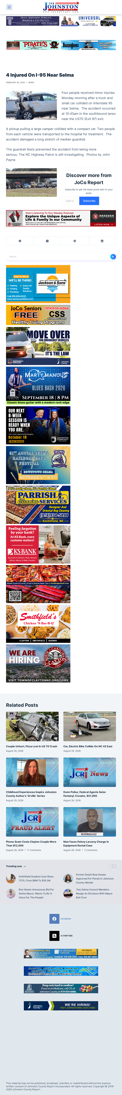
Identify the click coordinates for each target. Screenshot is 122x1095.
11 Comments (34, 850)
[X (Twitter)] (47, 241)
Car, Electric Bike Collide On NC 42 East (87, 746)
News (31, 82)
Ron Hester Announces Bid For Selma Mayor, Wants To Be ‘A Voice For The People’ (36, 893)
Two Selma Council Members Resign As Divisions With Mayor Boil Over (94, 893)
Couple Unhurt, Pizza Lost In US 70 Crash (31, 746)
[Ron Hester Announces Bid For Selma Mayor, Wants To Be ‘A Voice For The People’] (11, 893)
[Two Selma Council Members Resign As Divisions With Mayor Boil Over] (68, 893)
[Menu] (9, 7)
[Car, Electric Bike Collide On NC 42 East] (89, 726)
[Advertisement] (61, 1042)
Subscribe (89, 200)
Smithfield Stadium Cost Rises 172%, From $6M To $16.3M (36, 878)
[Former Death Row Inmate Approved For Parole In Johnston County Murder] (68, 878)
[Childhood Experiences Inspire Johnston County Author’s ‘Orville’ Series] (32, 772)
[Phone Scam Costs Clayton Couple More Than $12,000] (32, 822)
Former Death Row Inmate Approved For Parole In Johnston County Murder (95, 878)
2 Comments (90, 850)
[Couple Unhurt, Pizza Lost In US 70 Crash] (32, 726)
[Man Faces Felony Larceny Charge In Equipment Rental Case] (89, 822)
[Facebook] (20, 241)
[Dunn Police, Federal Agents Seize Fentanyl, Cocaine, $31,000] (89, 772)
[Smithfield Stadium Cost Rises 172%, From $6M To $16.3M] (11, 878)
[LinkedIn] (102, 241)
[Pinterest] (75, 241)
